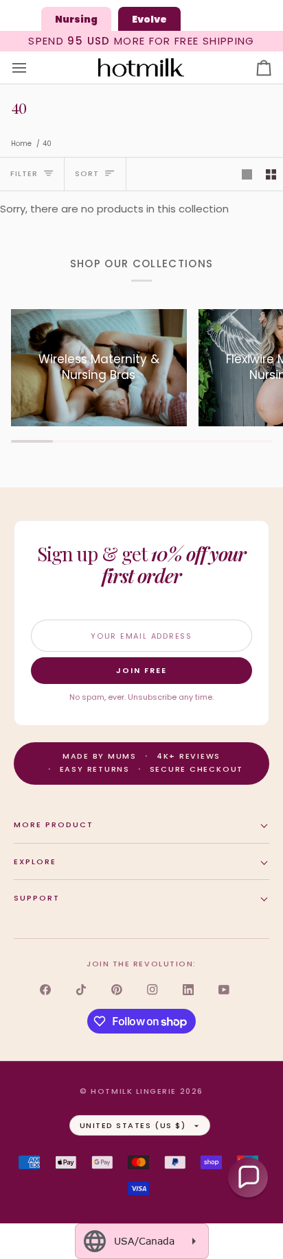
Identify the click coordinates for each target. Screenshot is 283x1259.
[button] (248, 1177)
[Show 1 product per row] (247, 174)
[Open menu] (31, 67)
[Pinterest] (117, 989)
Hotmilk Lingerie (134, 1091)
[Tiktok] (81, 989)
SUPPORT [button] (37, 897)
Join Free (141, 670)
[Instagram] (152, 989)
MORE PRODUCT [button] (53, 824)
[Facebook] (45, 989)
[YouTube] (224, 989)
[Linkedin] (188, 989)
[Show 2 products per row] (271, 174)
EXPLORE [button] (35, 861)
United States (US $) (133, 1125)
